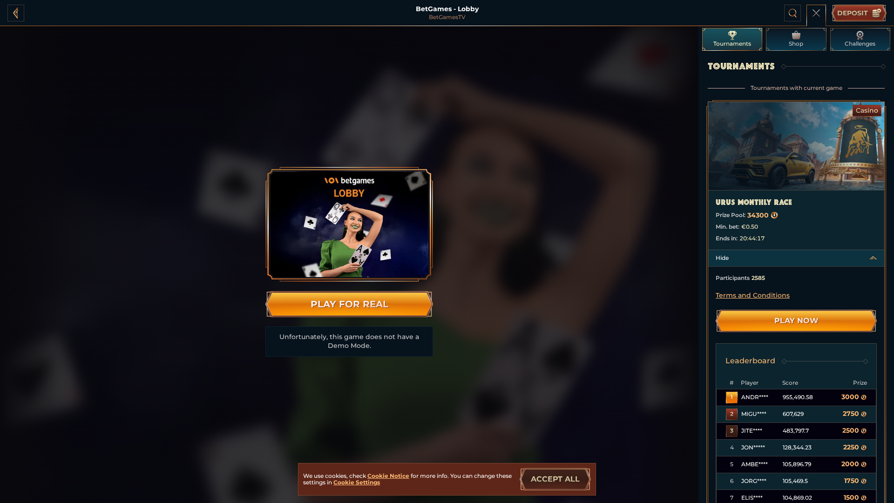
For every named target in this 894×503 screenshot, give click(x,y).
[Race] (816, 13)
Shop (796, 43)
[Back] (15, 13)
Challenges (860, 43)
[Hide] (873, 258)
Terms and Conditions (753, 295)
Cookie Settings (356, 482)
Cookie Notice (388, 475)
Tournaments (732, 43)
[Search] (792, 13)
